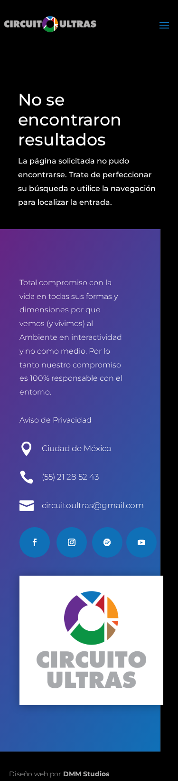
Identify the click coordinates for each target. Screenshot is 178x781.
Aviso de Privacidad (55, 419)
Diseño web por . (60, 774)
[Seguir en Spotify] (107, 542)
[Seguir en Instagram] (71, 542)
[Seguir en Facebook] (34, 542)
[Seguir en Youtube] (141, 542)
